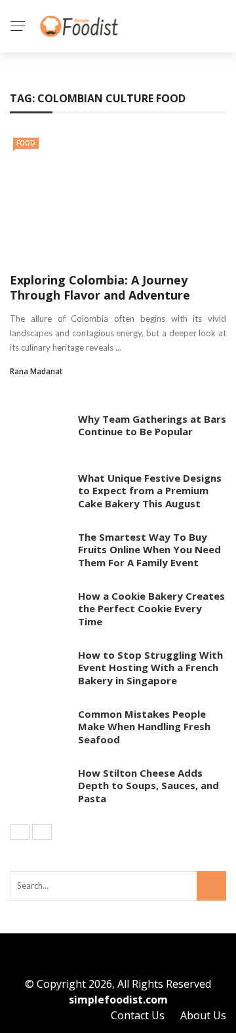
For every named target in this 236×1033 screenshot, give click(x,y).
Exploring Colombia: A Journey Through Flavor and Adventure (100, 287)
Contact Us (138, 1015)
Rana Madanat (36, 371)
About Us (203, 1015)
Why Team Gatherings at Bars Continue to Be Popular (152, 425)
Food (25, 142)
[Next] (42, 832)
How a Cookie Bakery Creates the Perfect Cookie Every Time (151, 608)
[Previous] (20, 832)
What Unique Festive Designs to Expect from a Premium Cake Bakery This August (150, 490)
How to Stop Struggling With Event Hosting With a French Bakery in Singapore (150, 667)
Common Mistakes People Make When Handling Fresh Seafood (144, 726)
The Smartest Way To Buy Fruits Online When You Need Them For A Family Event (149, 549)
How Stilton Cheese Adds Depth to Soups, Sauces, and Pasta (148, 785)
